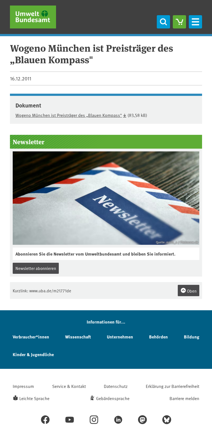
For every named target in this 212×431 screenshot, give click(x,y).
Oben (191, 291)
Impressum (23, 386)
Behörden (158, 336)
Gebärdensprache (112, 398)
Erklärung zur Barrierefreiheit (172, 386)
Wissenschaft (78, 336)
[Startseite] (33, 17)
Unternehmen (120, 336)
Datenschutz (116, 386)
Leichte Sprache (34, 398)
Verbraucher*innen (31, 336)
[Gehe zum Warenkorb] (179, 21)
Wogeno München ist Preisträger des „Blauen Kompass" (68, 115)
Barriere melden (184, 398)
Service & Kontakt (69, 386)
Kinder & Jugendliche (33, 354)
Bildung (191, 336)
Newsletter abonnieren (35, 268)
